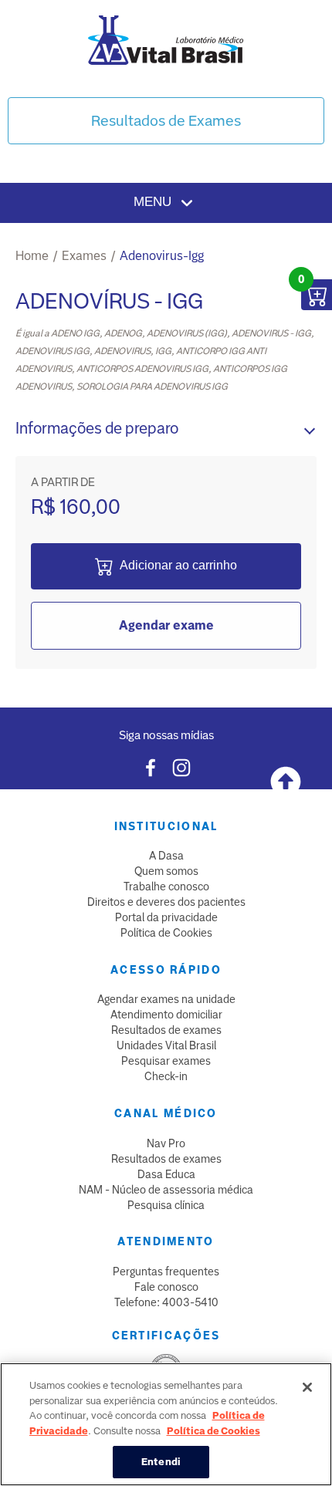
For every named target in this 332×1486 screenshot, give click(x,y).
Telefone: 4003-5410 (166, 1302)
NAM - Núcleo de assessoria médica (166, 1190)
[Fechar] (307, 1387)
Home (32, 255)
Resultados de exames (166, 1030)
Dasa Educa (166, 1174)
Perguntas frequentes (166, 1271)
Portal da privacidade (166, 917)
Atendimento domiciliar (166, 1014)
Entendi (161, 1461)
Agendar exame (166, 625)
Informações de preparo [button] (96, 428)
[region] (166, 1424)
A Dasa (166, 855)
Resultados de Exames (166, 121)
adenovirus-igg (162, 255)
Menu (154, 201)
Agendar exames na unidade (166, 999)
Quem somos (166, 871)
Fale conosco (166, 1287)
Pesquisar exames (166, 1061)
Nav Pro (166, 1143)
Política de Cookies (166, 933)
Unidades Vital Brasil (166, 1045)
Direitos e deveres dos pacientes (166, 902)
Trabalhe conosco (166, 886)
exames (84, 255)
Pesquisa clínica (166, 1205)
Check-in (166, 1076)
